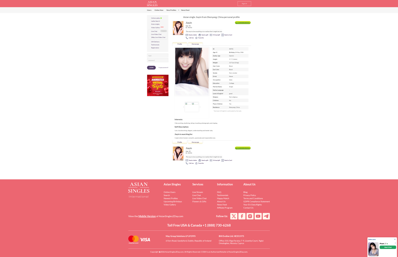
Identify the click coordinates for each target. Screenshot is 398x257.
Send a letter (193, 35)
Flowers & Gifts (199, 201)
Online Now (159, 10)
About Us (221, 201)
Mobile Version (147, 216)
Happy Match (223, 198)
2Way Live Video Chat (158, 37)
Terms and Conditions (253, 198)
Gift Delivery (155, 42)
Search (167, 195)
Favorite (201, 38)
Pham (382, 244)
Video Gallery (155, 27)
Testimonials (155, 45)
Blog (245, 192)
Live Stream (197, 192)
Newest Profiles (171, 198)
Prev (178, 71)
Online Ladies (155, 18)
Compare (163, 31)
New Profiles (171, 10)
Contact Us (248, 207)
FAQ (219, 192)
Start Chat (388, 247)
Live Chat (154, 31)
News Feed (185, 10)
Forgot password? (163, 67)
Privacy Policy (249, 195)
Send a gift (204, 35)
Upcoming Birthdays (173, 201)
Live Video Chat (156, 34)
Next (205, 71)
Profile (180, 44)
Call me (191, 38)
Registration (155, 48)
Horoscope (195, 44)
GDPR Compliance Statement (256, 201)
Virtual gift (216, 35)
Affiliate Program (224, 207)
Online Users (169, 192)
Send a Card (228, 35)
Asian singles (155, 24)
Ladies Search (155, 21)
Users (149, 10)
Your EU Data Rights (252, 204)
